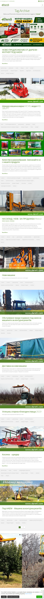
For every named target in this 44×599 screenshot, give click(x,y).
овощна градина (15, 183)
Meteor (8, 237)
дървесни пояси (27, 237)
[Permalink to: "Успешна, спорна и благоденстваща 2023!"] (22, 396)
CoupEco (3, 178)
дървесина (11, 68)
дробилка (28, 124)
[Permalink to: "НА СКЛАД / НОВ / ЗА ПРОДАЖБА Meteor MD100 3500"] (22, 203)
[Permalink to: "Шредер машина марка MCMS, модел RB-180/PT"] (22, 90)
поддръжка (28, 70)
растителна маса (37, 70)
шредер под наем (10, 73)
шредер (36, 127)
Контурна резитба (9, 180)
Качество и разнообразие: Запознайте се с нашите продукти (21, 160)
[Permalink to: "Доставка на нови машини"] (22, 350)
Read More (5, 63)
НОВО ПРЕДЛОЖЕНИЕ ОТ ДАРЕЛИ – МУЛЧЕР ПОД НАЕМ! (20, 51)
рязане (31, 473)
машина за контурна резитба (7, 285)
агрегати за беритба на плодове (14, 178)
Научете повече (28, 593)
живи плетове (37, 237)
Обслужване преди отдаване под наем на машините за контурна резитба (21, 319)
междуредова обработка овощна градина (10, 127)
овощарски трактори (5, 183)
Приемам (39, 596)
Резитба (30, 183)
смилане (37, 473)
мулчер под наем (4, 70)
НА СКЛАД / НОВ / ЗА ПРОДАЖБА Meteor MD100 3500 (22, 219)
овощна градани (24, 127)
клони (17, 68)
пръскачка (23, 183)
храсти (2, 73)
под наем (22, 70)
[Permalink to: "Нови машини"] (22, 259)
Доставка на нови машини (14, 366)
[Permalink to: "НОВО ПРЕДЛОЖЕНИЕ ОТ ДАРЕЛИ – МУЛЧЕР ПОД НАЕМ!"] (22, 32)
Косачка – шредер (10, 454)
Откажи (3, 596)
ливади (22, 68)
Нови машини (8, 275)
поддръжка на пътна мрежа (28, 239)
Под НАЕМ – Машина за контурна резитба (22, 508)
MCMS (2, 124)
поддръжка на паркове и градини (13, 239)
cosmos (2, 282)
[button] (42, 5)
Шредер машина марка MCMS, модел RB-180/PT (21, 107)
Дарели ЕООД (3, 68)
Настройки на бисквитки (13, 596)
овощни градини (13, 70)
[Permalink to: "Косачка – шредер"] (22, 438)
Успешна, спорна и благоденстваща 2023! (22, 411)
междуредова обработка (24, 470)
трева (31, 127)
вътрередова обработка (11, 124)
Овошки (17, 285)
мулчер (31, 68)
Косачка (15, 470)
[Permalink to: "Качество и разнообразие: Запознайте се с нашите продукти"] (22, 144)
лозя (27, 68)
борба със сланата (27, 178)
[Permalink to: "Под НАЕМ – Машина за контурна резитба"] (22, 492)
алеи (13, 237)
